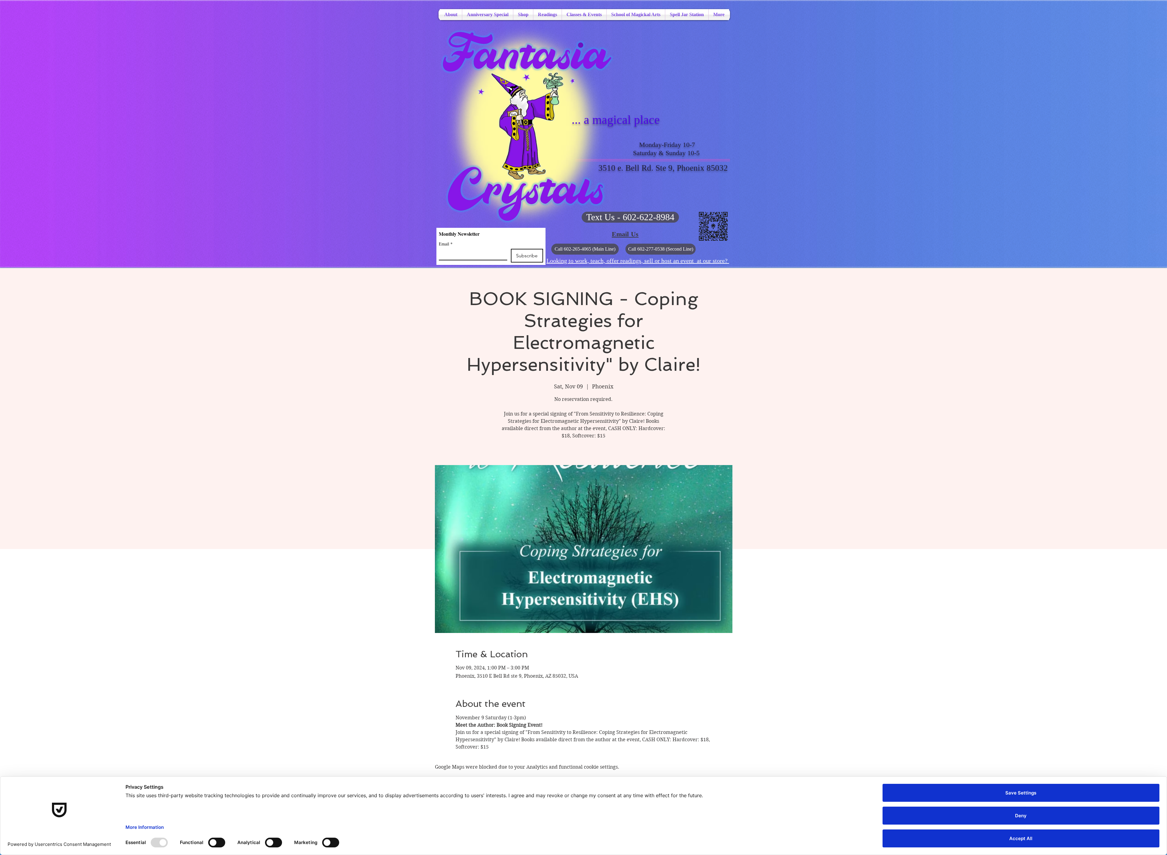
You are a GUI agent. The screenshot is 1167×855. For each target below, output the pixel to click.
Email (446, 243)
